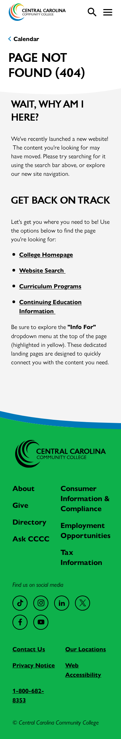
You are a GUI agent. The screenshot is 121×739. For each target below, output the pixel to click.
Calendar (26, 39)
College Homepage (46, 254)
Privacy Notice (33, 665)
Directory (29, 522)
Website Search (42, 270)
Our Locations (85, 649)
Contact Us (28, 649)
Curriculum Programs (50, 286)
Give (20, 505)
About (23, 488)
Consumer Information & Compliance (85, 498)
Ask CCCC (30, 538)
